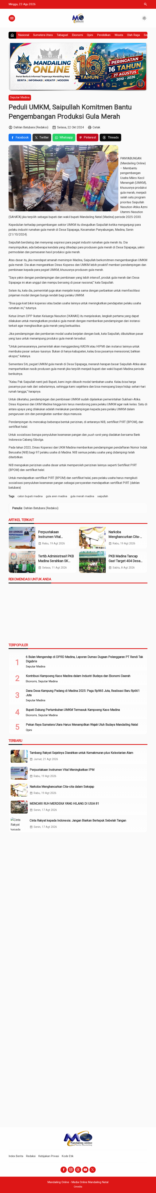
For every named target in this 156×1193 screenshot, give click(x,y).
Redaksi (31, 1156)
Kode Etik (67, 1156)
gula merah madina (82, 496)
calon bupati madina (30, 496)
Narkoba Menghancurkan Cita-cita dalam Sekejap (124, 536)
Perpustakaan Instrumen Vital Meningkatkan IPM (51, 536)
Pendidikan (104, 35)
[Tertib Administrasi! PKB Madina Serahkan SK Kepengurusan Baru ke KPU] (22, 562)
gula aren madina (56, 496)
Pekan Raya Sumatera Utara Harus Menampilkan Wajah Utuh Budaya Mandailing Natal (82, 724)
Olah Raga (133, 35)
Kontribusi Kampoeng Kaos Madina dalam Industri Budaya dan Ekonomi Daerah (78, 676)
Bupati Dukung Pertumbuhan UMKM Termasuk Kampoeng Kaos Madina (73, 710)
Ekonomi (77, 35)
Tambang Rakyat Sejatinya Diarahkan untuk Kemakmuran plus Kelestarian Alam (81, 753)
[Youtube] (85, 1170)
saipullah (102, 496)
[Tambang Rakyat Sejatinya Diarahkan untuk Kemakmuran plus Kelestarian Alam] (19, 756)
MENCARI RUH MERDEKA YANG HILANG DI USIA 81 (64, 803)
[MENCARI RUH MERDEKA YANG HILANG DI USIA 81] (19, 807)
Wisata (119, 35)
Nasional (23, 35)
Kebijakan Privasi (48, 1156)
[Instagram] (71, 1170)
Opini (90, 35)
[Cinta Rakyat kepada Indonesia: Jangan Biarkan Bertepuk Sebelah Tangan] (19, 824)
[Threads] (78, 1170)
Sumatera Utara (43, 35)
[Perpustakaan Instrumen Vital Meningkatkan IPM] (22, 538)
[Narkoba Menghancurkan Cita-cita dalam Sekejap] (92, 538)
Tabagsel (62, 35)
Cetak (96, 127)
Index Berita (16, 1156)
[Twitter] (92, 1170)
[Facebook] (63, 1170)
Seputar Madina (19, 97)
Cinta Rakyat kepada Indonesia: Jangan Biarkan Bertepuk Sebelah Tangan (78, 820)
